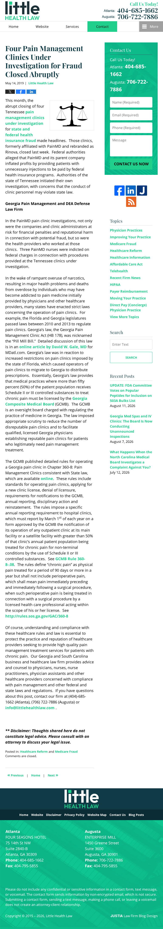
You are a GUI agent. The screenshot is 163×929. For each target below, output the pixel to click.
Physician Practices (126, 230)
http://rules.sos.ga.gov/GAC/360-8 (36, 616)
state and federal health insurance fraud (20, 134)
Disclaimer (53, 815)
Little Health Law (130, 10)
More (154, 26)
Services (72, 26)
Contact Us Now (131, 163)
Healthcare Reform (34, 751)
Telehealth (119, 271)
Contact (102, 26)
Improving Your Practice (130, 237)
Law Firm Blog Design (134, 916)
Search (131, 357)
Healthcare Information (130, 257)
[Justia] (142, 190)
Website (42, 26)
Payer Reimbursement (129, 291)
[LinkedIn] (131, 190)
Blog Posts (136, 815)
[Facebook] (119, 190)
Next (53, 775)
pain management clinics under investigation (24, 117)
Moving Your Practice (128, 298)
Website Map (97, 815)
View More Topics (124, 316)
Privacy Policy (74, 815)
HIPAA (115, 284)
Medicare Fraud (66, 751)
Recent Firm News (125, 277)
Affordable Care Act (126, 264)
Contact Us (118, 815)
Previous (15, 775)
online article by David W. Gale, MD (53, 346)
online (47, 478)
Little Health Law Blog (22, 10)
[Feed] (131, 202)
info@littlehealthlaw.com (30, 707)
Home (13, 26)
